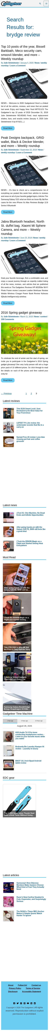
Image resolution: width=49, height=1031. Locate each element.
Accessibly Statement (31, 991)
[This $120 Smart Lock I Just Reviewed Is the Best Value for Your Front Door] (9, 413)
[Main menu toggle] (46, 3)
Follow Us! (22, 985)
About (10, 985)
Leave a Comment (18, 65)
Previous (6, 393)
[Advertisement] (24, 475)
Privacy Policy (15, 988)
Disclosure (13, 991)
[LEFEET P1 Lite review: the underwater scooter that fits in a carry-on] (9, 427)
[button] (40, 3)
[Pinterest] (24, 1003)
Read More (7, 128)
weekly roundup (8, 152)
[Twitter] (18, 1003)
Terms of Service (33, 988)
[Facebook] (14, 1003)
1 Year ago (10, 720)
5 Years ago (24, 720)
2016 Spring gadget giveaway (21, 312)
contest (43, 316)
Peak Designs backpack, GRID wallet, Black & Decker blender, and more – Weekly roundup (22, 142)
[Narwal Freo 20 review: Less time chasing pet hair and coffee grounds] (9, 441)
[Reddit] (35, 1003)
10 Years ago (39, 720)
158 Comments (7, 319)
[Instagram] (21, 1003)
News (37, 63)
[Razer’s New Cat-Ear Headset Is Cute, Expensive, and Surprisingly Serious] (9, 902)
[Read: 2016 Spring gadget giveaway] (24, 338)
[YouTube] (28, 1003)
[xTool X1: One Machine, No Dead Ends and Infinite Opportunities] (9, 517)
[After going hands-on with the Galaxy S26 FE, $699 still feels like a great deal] (9, 531)
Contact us (36, 985)
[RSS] (31, 1003)
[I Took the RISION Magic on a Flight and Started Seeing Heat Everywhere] (9, 546)
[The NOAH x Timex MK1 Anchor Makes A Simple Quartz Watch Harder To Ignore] (9, 916)
